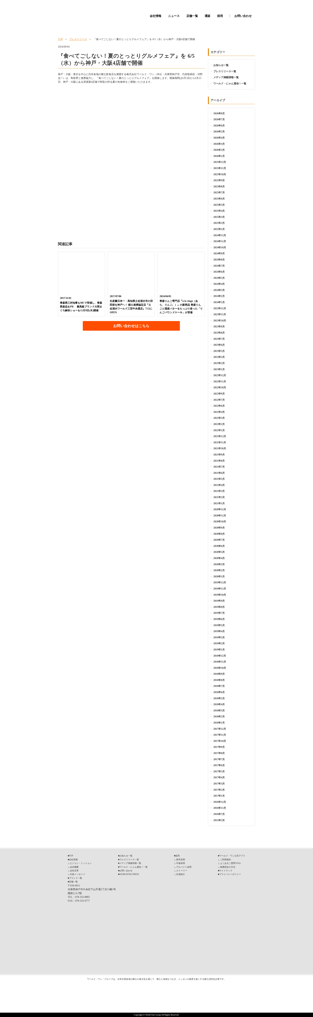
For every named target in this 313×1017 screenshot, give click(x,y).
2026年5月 (219, 131)
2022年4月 (219, 412)
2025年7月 (219, 192)
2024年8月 (219, 259)
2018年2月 (219, 716)
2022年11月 (219, 381)
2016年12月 (219, 802)
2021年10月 (219, 448)
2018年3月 (219, 710)
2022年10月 (219, 387)
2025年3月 (219, 217)
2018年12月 (219, 655)
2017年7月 (219, 759)
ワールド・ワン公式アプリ (232, 855)
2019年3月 (219, 637)
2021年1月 (219, 503)
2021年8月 (219, 460)
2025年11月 (219, 168)
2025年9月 (219, 180)
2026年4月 (219, 137)
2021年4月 (219, 485)
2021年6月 (219, 473)
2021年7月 (219, 466)
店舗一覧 (192, 15)
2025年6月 (219, 198)
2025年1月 (219, 229)
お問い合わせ (243, 15)
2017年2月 (219, 789)
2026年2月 (219, 150)
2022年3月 (219, 418)
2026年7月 (219, 119)
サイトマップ (225, 870)
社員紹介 (180, 874)
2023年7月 (219, 339)
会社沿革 (74, 870)
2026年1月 (219, 156)
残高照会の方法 (227, 867)
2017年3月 (219, 783)
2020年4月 (219, 558)
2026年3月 (219, 144)
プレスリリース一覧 (224, 71)
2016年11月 (219, 808)
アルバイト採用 (183, 867)
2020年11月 (219, 515)
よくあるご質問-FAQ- (230, 863)
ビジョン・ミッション (81, 863)
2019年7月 (219, 613)
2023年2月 (219, 363)
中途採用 (180, 863)
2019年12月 (219, 582)
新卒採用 (180, 859)
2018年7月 (219, 686)
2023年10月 (219, 320)
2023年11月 (219, 314)
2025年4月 (219, 210)
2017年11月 (219, 735)
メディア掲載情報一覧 (226, 77)
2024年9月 (219, 253)
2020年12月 (219, 509)
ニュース (174, 15)
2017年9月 (219, 747)
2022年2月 (219, 424)
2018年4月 (219, 704)
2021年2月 (219, 497)
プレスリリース (78, 39)
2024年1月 (219, 302)
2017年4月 (219, 777)
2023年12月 (219, 308)
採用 (220, 15)
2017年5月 (219, 771)
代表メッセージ (77, 874)
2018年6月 (219, 692)
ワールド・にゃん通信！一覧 (229, 83)
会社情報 (155, 15)
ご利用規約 (225, 859)
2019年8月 (219, 607)
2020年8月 (219, 534)
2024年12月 (219, 235)
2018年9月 (219, 674)
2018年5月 (219, 698)
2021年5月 (219, 479)
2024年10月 (219, 247)
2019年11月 (219, 588)
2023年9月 (219, 326)
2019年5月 (219, 625)
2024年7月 (219, 265)
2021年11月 (219, 442)
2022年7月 (219, 399)
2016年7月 (219, 814)
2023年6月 (219, 345)
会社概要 (74, 867)
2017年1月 (219, 795)
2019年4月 (219, 631)
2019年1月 (219, 649)
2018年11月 (219, 661)
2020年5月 (219, 552)
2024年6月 (219, 271)
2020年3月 (219, 564)
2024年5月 (219, 278)
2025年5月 (219, 205)
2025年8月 (219, 186)
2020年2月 (219, 570)
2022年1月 (219, 430)
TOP (60, 39)
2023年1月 (219, 369)
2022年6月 (219, 405)
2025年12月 (219, 162)
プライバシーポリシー (230, 874)
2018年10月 (219, 668)
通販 (207, 15)
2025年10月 (219, 174)
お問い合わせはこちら (131, 326)
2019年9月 (219, 600)
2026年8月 (219, 113)
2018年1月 (219, 722)
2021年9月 (219, 454)
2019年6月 (219, 619)
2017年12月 (219, 729)
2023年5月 (219, 351)
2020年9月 (219, 527)
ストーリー (181, 870)
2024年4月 (219, 284)
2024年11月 (219, 241)
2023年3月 (219, 357)
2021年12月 (219, 436)
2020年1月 (219, 576)
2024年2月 (219, 296)
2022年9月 (219, 393)
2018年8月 (219, 680)
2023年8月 (219, 332)
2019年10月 (219, 594)
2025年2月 (219, 223)
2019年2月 (219, 643)
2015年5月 (219, 820)
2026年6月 (219, 125)
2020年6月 (219, 546)
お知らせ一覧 (221, 65)
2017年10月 (219, 741)
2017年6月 (219, 765)
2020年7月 (219, 540)
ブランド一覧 (75, 878)
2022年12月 (219, 375)
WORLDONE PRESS (129, 874)
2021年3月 (219, 491)
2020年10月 (219, 521)
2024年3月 (219, 290)
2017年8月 (219, 753)
